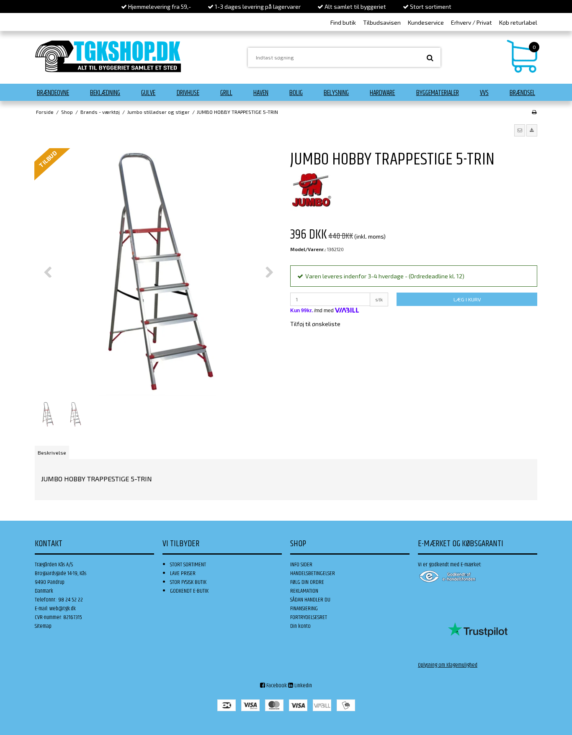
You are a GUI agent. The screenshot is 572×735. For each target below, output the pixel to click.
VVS (484, 92)
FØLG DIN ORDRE (307, 582)
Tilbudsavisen (382, 22)
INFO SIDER (301, 564)
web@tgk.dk (62, 608)
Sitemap (43, 626)
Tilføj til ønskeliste (315, 323)
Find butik (343, 22)
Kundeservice (426, 22)
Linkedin (302, 685)
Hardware (382, 92)
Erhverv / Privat (471, 22)
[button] (519, 130)
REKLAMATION (304, 591)
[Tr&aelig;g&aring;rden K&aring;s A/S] (108, 56)
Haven (260, 92)
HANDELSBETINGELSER (312, 573)
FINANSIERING (304, 608)
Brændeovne (53, 92)
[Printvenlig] (534, 112)
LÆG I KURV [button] (467, 299)
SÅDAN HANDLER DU (310, 599)
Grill (226, 92)
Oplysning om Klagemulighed (447, 665)
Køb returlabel (518, 22)
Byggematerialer (437, 92)
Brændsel (522, 92)
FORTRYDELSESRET (308, 617)
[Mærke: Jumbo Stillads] (311, 192)
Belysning (336, 92)
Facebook (276, 685)
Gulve (148, 92)
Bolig (296, 92)
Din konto (300, 626)
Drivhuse (188, 92)
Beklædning (105, 92)
